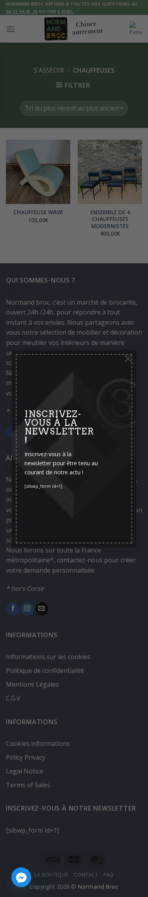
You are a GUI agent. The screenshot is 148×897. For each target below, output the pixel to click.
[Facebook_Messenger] (21, 877)
